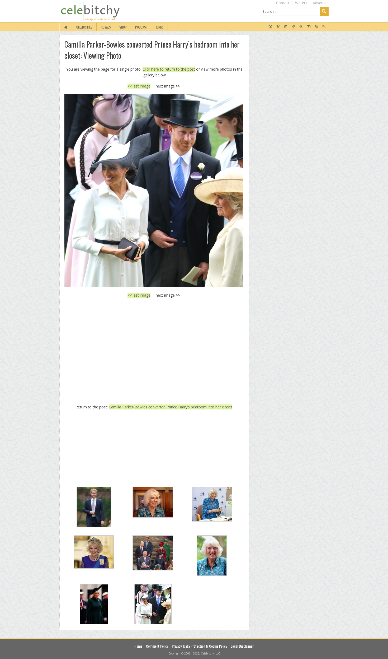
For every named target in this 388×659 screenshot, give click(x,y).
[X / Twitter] (278, 27)
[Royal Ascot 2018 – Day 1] (153, 190)
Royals (106, 27)
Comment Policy (157, 646)
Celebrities (84, 27)
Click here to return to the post (169, 69)
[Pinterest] (316, 27)
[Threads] (301, 27)
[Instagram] (286, 27)
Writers (301, 3)
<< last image (138, 86)
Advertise (321, 3)
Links (160, 27)
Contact (283, 3)
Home (138, 646)
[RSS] (324, 27)
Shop (123, 27)
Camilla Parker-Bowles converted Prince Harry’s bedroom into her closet (170, 406)
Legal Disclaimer (242, 646)
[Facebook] (293, 27)
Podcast (141, 27)
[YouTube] (309, 27)
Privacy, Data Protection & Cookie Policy (199, 646)
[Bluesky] (270, 27)
